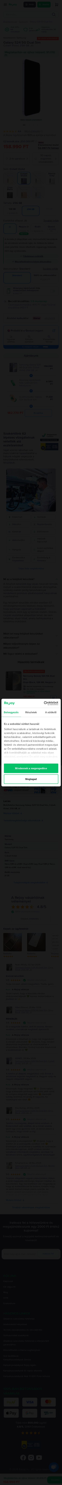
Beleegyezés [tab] (11, 712)
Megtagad (31, 779)
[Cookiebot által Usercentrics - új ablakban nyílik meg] (44, 703)
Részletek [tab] (31, 712)
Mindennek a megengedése (31, 768)
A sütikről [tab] (50, 712)
